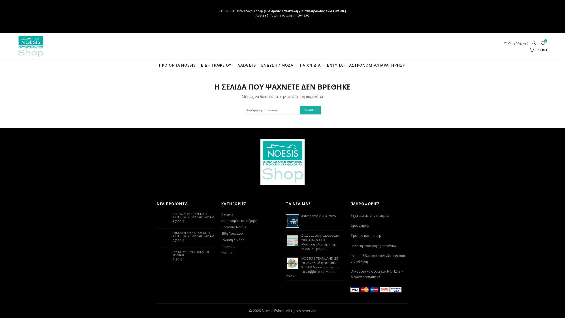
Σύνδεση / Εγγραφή (516, 43)
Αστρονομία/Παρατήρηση (377, 65)
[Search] (533, 42)
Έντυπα (226, 253)
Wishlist (545, 41)
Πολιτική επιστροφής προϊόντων (373, 246)
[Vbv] (395, 289)
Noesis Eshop (273, 310)
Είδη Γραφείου (232, 233)
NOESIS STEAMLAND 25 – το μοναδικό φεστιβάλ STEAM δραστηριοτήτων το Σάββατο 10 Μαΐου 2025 (313, 267)
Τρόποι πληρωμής (366, 235)
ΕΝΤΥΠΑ (335, 65)
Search (310, 110)
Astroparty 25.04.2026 (318, 216)
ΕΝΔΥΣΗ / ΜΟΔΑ (277, 65)
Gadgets (247, 65)
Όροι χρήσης (359, 225)
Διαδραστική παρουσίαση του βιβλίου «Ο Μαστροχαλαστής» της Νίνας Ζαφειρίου (321, 242)
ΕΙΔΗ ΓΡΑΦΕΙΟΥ (216, 65)
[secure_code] (385, 289)
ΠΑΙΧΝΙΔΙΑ (310, 65)
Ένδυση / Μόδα (232, 240)
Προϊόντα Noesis (177, 65)
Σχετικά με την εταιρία (369, 215)
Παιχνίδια (228, 246)
